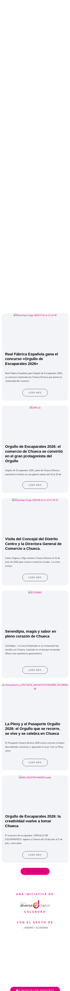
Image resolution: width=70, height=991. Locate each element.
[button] (35, 871)
